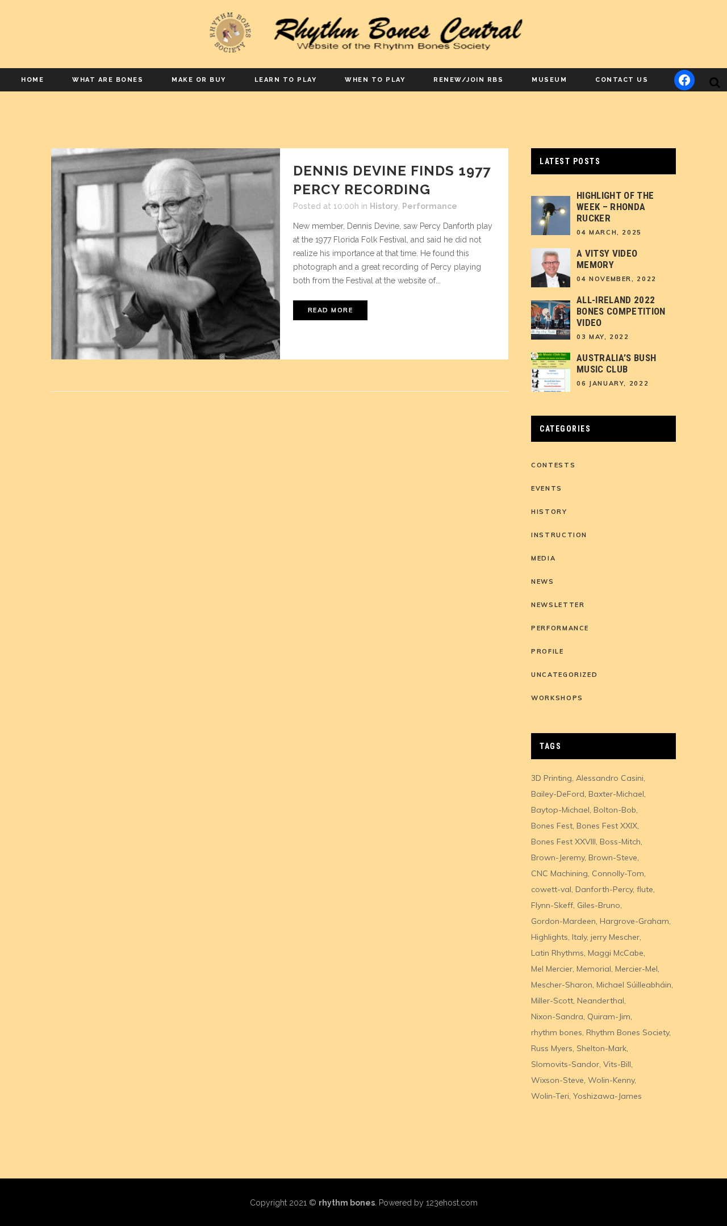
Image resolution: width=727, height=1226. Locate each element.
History (384, 206)
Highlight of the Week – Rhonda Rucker (615, 207)
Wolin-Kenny (611, 1080)
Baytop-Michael (560, 810)
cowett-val (551, 889)
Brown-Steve (612, 857)
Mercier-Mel (636, 969)
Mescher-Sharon (561, 985)
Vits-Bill (617, 1064)
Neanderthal (600, 1000)
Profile (547, 651)
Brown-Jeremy (557, 857)
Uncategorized (564, 675)
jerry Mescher (615, 937)
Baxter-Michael (616, 794)
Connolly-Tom (618, 873)
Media (543, 558)
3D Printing (551, 778)
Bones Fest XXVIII (563, 841)
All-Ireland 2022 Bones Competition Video (621, 311)
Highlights (549, 937)
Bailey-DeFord (557, 794)
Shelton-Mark (601, 1048)
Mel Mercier (552, 969)
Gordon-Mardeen (563, 921)
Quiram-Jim (608, 1016)
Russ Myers (552, 1048)
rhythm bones (556, 1032)
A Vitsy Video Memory (606, 259)
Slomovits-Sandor (565, 1064)
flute (645, 889)
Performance (429, 206)
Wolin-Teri (550, 1096)
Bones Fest (552, 826)
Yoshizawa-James (607, 1096)
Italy (579, 937)
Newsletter (558, 605)
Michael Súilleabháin (633, 985)
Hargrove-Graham (634, 921)
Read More (330, 310)
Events (546, 488)
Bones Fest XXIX (606, 826)
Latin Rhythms (557, 953)
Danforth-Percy (604, 889)
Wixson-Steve (557, 1080)
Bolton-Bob (615, 810)
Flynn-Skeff (552, 905)
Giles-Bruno (598, 905)
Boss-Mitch (620, 841)
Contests (553, 465)
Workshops (557, 698)
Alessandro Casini (610, 778)
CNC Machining (559, 873)
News (542, 581)
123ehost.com (452, 1202)
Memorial (593, 969)
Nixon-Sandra (557, 1016)
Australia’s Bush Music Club (616, 363)
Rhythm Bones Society (627, 1032)
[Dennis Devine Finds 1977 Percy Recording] (165, 253)
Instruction (559, 535)
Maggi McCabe (616, 953)
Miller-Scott (552, 1000)
